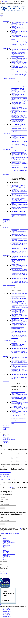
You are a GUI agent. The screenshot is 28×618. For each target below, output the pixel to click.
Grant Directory (6, 219)
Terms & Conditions (7, 609)
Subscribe (3, 507)
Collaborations (6, 220)
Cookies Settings (6, 611)
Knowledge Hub (6, 133)
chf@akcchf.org (10, 487)
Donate (4, 222)
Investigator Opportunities (9, 78)
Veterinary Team (6, 442)
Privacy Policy (18, 528)
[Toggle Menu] (0, 225)
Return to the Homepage (5, 472)
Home (4, 538)
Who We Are (6, 21)
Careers (4, 547)
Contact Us (5, 221)
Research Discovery (7, 48)
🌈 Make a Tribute (4, 1)
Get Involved (6, 174)
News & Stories (6, 149)
